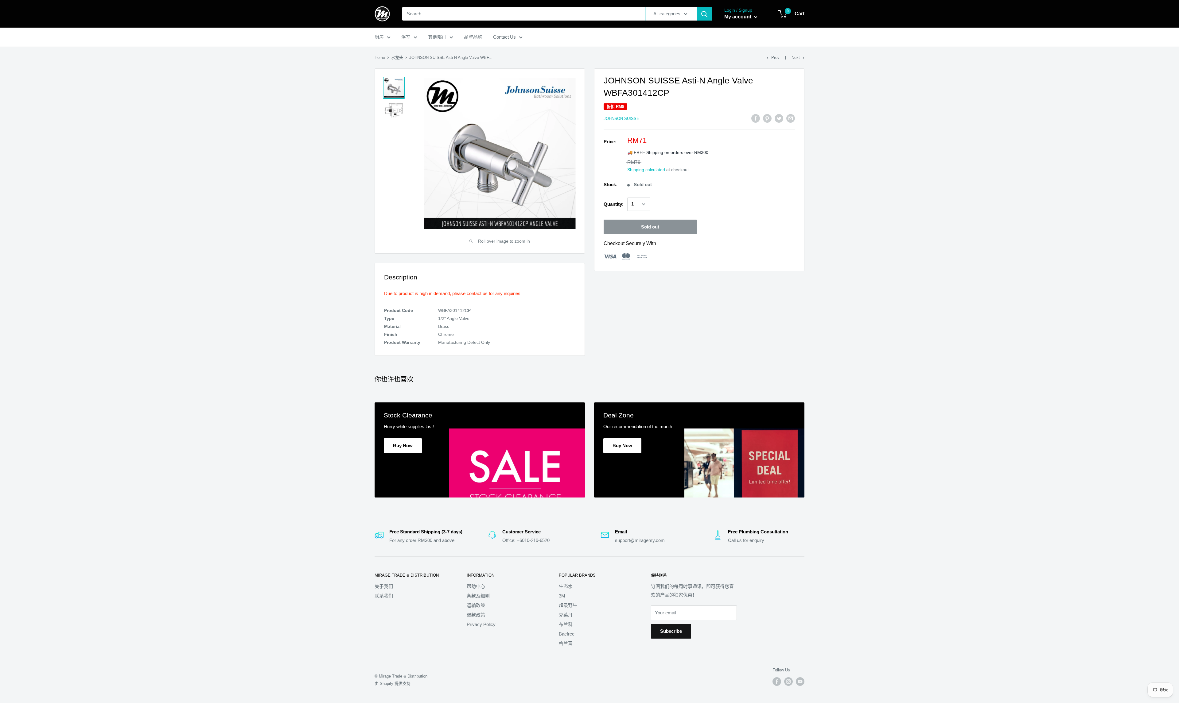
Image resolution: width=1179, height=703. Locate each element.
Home (380, 57)
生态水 (566, 586)
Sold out (650, 226)
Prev (775, 57)
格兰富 (566, 643)
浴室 (406, 37)
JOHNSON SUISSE (621, 118)
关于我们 (384, 586)
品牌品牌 (473, 37)
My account (738, 16)
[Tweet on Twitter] (779, 118)
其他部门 (437, 37)
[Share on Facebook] (755, 118)
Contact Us (504, 37)
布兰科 (566, 624)
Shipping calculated (646, 169)
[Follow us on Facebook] (776, 681)
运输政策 (476, 605)
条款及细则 (478, 595)
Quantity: (614, 204)
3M (562, 595)
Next (796, 57)
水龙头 (397, 57)
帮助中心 (476, 586)
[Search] (704, 14)
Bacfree (566, 633)
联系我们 (384, 595)
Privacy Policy (481, 624)
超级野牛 (568, 605)
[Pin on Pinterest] (767, 118)
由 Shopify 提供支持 (393, 683)
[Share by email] (790, 118)
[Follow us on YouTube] (800, 681)
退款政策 (476, 614)
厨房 (379, 37)
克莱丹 (566, 614)
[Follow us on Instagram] (788, 681)
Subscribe (671, 631)
